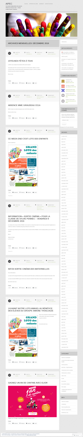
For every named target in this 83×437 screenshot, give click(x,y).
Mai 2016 (63, 325)
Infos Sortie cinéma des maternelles (28, 269)
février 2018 (64, 266)
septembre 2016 (65, 313)
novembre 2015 (65, 341)
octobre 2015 (64, 344)
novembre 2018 (65, 244)
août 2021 (63, 161)
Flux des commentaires (66, 409)
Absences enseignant (66, 357)
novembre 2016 (65, 308)
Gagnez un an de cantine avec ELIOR (27, 383)
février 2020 (64, 205)
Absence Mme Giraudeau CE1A (24, 105)
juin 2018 (63, 255)
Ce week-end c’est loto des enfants (28, 139)
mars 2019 (64, 233)
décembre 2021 (65, 150)
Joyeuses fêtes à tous (20, 61)
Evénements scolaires (40, 262)
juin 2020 (63, 197)
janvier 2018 (64, 269)
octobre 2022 (64, 136)
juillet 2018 (64, 252)
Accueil (26, 3)
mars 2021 (64, 175)
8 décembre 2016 (28, 206)
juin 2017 (63, 288)
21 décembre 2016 (29, 54)
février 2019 (64, 236)
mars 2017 (64, 297)
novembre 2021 (65, 152)
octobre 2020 (64, 186)
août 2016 (64, 316)
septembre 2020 (65, 189)
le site (63, 378)
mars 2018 (64, 264)
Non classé (38, 98)
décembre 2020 (65, 180)
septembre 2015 (65, 347)
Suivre (64, 123)
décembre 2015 (65, 338)
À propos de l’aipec (33, 3)
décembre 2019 (65, 211)
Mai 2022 (63, 141)
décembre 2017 (65, 272)
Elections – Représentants (67, 367)
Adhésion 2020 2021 (70, 82)
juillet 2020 (64, 194)
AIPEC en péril (64, 56)
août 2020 (64, 191)
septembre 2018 (65, 250)
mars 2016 (64, 330)
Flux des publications (66, 407)
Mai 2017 (63, 291)
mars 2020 (64, 202)
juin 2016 (63, 322)
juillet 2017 (64, 286)
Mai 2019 (63, 227)
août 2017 (63, 283)
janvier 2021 (64, 177)
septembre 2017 (65, 280)
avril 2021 (63, 172)
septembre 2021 (65, 158)
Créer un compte (65, 401)
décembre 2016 (65, 305)
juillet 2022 (64, 139)
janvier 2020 (64, 208)
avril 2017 (63, 294)
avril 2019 (63, 230)
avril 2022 (64, 144)
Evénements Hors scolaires (67, 370)
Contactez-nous (49, 3)
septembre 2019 (65, 219)
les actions (38, 54)
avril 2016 (63, 327)
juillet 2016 (64, 319)
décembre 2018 (65, 241)
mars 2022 (64, 147)
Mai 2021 (63, 169)
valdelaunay (68, 89)
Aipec (9, 4)
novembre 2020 (65, 183)
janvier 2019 (64, 239)
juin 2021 (63, 166)
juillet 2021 (64, 164)
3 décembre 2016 (28, 262)
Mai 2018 (63, 258)
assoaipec (16, 54)
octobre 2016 (64, 311)
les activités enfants (40, 206)
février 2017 (64, 300)
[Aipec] (41, 25)
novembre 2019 (65, 214)
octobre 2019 (64, 216)
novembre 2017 (65, 275)
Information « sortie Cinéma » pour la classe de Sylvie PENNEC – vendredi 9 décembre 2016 (29, 218)
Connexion (64, 404)
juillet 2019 (64, 222)
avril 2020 (64, 200)
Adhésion (41, 3)
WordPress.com (65, 412)
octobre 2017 (64, 277)
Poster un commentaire (51, 54)
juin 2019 (63, 225)
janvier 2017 (64, 302)
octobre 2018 (64, 247)
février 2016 (64, 333)
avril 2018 (63, 261)
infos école (64, 375)
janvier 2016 (64, 336)
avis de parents (65, 364)
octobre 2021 (64, 155)
